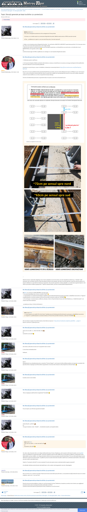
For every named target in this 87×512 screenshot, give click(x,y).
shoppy (3, 484)
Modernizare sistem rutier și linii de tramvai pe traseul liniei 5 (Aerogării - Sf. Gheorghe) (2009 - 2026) (37, 495)
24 (50, 23)
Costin (2, 352)
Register (80, 3)
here (32, 32)
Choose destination (65, 495)
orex (2, 36)
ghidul (81, 453)
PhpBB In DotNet (46, 507)
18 (41, 23)
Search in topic (81, 4)
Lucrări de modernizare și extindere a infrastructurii (28, 9)
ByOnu (3, 70)
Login (79, 1)
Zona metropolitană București (8, 9)
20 (44, 23)
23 (49, 23)
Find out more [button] (4, 511)
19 (43, 23)
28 (53, 23)
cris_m (2, 315)
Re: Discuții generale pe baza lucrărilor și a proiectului (39, 26)
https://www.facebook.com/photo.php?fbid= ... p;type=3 (67, 320)
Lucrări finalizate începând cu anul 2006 (51, 9)
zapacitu (3, 470)
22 (47, 23)
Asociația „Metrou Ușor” (46, 505)
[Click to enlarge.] (54, 113)
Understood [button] (82, 510)
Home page (3, 495)
